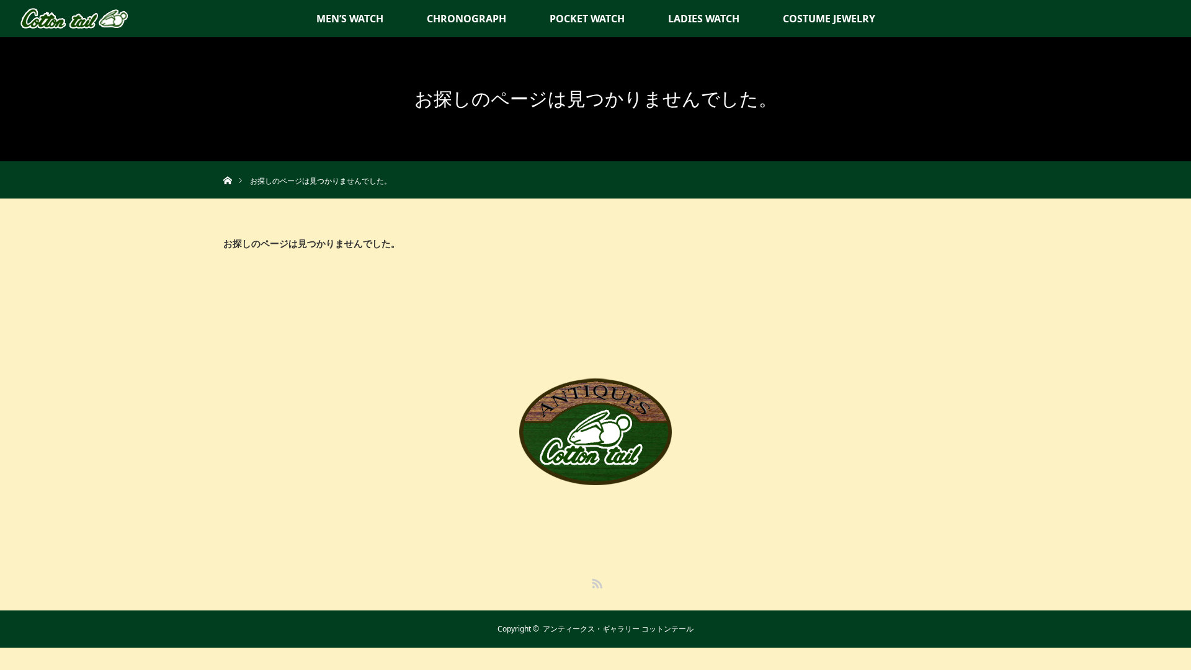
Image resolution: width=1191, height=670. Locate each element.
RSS (595, 581)
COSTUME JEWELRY (829, 18)
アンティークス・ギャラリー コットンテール (618, 628)
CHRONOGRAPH (466, 18)
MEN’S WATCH (349, 18)
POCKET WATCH (587, 18)
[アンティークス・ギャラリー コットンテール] (595, 475)
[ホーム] (227, 166)
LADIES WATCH (703, 18)
